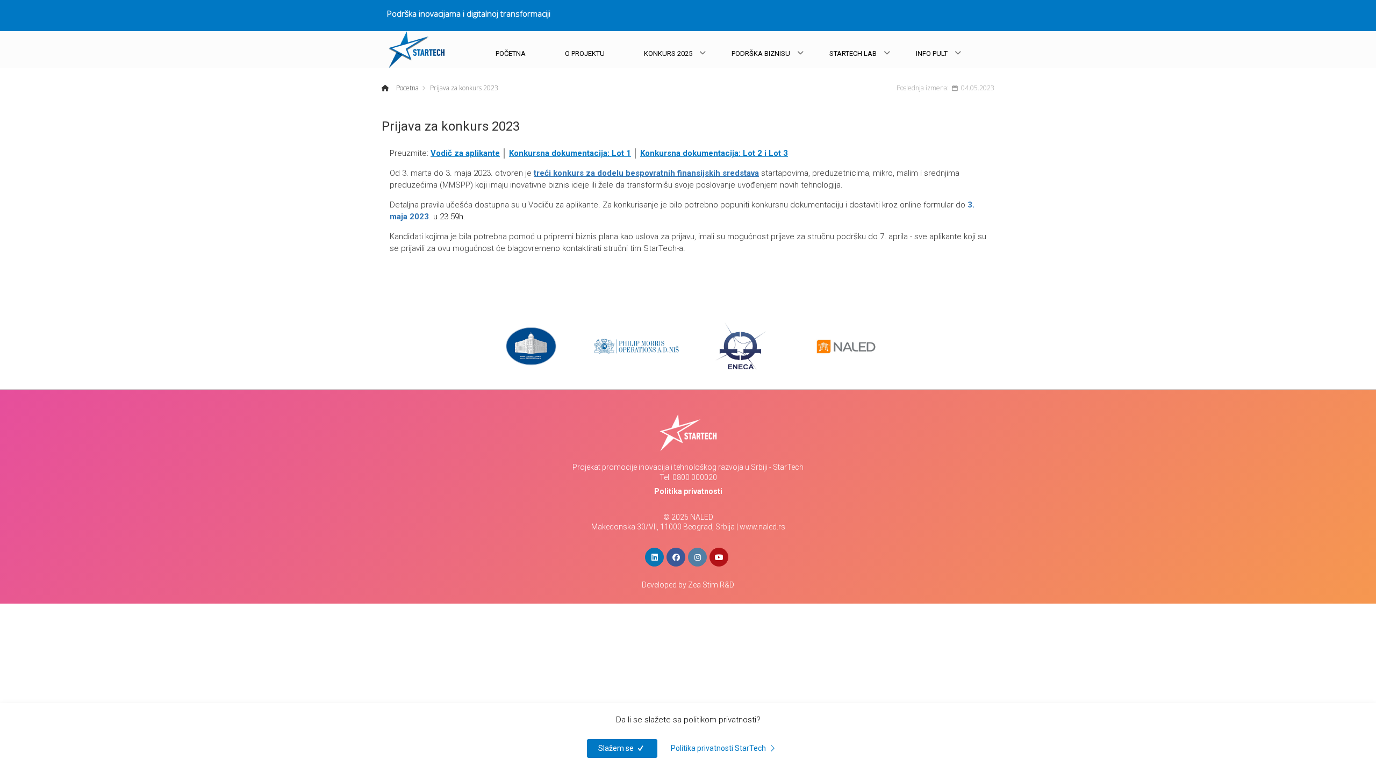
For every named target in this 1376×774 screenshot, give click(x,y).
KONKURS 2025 (668, 53)
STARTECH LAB (853, 53)
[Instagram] (697, 557)
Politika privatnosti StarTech (719, 748)
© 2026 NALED (688, 517)
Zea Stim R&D (711, 584)
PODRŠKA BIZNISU (761, 53)
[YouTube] (719, 557)
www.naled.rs (762, 526)
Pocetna (407, 87)
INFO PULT (932, 53)
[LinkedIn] (654, 557)
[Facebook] (675, 557)
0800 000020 (694, 477)
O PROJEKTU (585, 53)
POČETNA (511, 53)
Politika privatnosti (688, 491)
